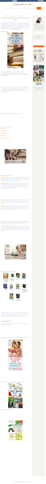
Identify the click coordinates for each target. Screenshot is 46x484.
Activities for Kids (13, 8)
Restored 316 (30, 481)
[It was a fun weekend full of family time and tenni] (35, 67)
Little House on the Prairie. (5, 183)
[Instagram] (40, 0)
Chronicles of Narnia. (4, 199)
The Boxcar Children (4, 177)
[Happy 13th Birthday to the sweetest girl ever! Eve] (41, 73)
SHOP (39, 8)
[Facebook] (38, 0)
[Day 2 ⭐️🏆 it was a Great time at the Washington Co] (41, 79)
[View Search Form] (44, 1)
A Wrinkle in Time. (4, 221)
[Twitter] (41, 0)
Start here (41, 29)
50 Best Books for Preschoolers (6, 409)
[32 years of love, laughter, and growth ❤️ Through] (35, 73)
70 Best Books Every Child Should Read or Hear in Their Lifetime (12, 381)
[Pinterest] (42, 0)
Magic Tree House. (4, 205)
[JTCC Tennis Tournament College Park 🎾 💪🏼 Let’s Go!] (41, 67)
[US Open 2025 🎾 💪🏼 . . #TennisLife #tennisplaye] (35, 79)
